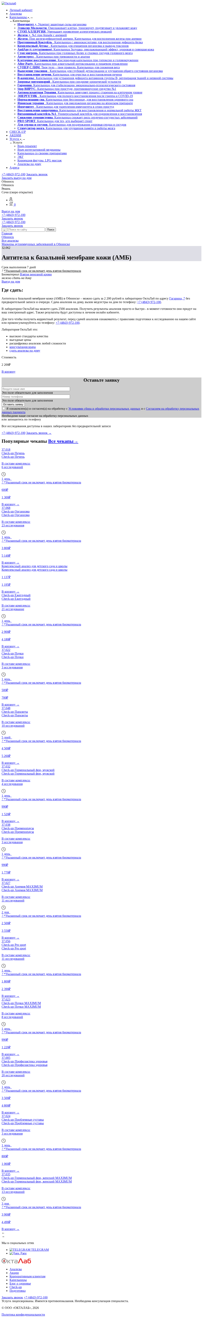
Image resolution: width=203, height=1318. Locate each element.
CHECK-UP (18, 131)
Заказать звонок (37, 174)
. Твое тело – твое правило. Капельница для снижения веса (68, 67)
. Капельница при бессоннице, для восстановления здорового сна (75, 99)
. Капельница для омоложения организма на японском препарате (75, 103)
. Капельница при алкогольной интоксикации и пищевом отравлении (72, 63)
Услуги (15, 139)
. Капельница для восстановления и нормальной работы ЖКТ (79, 110)
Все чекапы (63, 441)
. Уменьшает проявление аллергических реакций (64, 31)
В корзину (8, 371)
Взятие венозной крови (36, 274)
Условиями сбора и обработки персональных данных (104, 408)
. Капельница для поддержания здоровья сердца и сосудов (71, 124)
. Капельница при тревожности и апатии (53, 56)
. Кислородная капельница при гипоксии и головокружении (77, 60)
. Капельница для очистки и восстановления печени (69, 74)
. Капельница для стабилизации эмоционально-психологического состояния (76, 85)
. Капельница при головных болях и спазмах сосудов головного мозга (75, 53)
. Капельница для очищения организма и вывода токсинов (73, 46)
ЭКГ (20, 157)
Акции (14, 1272)
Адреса (14, 167)
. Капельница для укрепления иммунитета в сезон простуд (65, 106)
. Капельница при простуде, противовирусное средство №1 (66, 88)
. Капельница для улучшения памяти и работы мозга (66, 128)
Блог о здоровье (20, 1283)
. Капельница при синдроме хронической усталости (69, 81)
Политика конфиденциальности (23, 1314)
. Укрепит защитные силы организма (51, 24)
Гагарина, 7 (177, 298)
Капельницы (19, 17)
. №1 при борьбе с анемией (42, 35)
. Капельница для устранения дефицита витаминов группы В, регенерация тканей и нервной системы (95, 78)
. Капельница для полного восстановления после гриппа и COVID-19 (75, 96)
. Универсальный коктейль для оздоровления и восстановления (79, 114)
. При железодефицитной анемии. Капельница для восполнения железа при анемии (79, 38)
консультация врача (23, 347)
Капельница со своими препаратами (42, 153)
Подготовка (18, 1290)
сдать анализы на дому (25, 350)
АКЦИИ (15, 135)
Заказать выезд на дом (17, 178)
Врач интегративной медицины (38, 149)
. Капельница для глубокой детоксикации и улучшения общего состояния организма (90, 71)
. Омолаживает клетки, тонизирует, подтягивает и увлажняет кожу (77, 28)
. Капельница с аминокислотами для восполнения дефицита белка (80, 42)
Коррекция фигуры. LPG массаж (39, 160)
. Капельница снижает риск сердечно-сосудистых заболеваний (77, 117)
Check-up (16, 1287)
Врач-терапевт (27, 146)
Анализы (16, 13)
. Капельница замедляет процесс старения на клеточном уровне (79, 92)
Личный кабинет (21, 10)
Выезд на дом (11, 211)
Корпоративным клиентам (27, 1276)
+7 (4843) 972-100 (13, 174)
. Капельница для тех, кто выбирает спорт (54, 121)
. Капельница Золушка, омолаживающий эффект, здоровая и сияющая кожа (85, 49)
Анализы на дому (29, 164)
